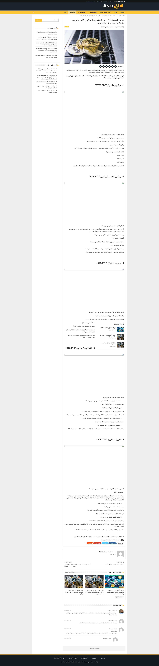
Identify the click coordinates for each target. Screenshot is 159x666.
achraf (53, 86)
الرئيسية (122, 12)
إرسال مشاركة (99, 1)
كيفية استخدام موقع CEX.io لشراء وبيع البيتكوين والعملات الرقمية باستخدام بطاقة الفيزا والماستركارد (46, 70)
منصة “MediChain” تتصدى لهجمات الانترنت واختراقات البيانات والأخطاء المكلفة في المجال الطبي (46, 50)
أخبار (116, 12)
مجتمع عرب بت (81, 12)
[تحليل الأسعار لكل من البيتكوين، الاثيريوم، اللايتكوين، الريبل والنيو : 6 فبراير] (120, 345)
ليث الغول (53, 81)
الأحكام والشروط (73, 658)
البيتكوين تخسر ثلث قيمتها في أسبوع (114, 564)
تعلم (65, 12)
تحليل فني (72, 12)
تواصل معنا (105, 1)
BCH (119, 540)
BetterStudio (72, 662)
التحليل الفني (104, 540)
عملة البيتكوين (93, 12)
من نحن (110, 1)
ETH (112, 540)
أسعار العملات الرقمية (105, 12)
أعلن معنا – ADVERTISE (90, 1)
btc (115, 540)
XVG (109, 540)
